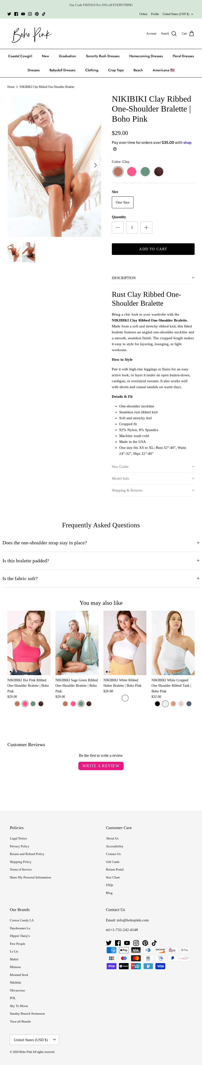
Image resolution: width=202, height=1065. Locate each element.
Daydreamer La (20, 928)
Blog (109, 893)
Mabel (14, 959)
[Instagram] (30, 14)
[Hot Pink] (131, 172)
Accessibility (114, 846)
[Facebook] (16, 14)
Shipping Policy (21, 862)
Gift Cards (112, 862)
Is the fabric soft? (20, 578)
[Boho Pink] (30, 33)
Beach (138, 70)
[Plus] (146, 227)
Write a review (101, 766)
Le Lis (14, 951)
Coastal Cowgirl (20, 56)
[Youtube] (23, 14)
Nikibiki (15, 982)
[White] (125, 698)
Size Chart (113, 877)
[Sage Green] (145, 172)
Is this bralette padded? (25, 560)
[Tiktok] (44, 14)
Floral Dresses (183, 56)
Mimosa (15, 967)
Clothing (91, 70)
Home (11, 87)
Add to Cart (153, 249)
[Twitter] (9, 14)
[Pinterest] (37, 14)
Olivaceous (17, 990)
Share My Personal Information (30, 877)
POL (13, 998)
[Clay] (118, 172)
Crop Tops (116, 70)
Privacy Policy (19, 846)
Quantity (119, 217)
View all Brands (20, 1021)
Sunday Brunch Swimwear (27, 1013)
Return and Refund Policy (27, 854)
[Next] (95, 165)
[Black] (157, 704)
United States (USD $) (176, 14)
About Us (112, 838)
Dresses (34, 70)
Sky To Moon (19, 1006)
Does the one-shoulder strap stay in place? (44, 542)
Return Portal (115, 869)
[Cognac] (173, 704)
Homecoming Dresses (146, 56)
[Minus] (118, 227)
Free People (17, 944)
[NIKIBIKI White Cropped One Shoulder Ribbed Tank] (173, 643)
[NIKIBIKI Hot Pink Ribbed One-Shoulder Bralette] (28, 643)
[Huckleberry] (158, 172)
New (45, 56)
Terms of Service (21, 869)
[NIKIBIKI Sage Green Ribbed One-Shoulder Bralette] (77, 643)
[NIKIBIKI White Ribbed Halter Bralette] (125, 643)
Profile (155, 14)
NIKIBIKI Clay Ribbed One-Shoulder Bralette (46, 87)
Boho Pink (25, 1052)
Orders (143, 14)
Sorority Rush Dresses (102, 56)
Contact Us (113, 854)
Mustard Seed (19, 975)
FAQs (109, 885)
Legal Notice (18, 838)
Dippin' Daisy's (20, 936)
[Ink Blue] (188, 704)
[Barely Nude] (181, 704)
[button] (153, 278)
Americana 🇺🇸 (163, 70)
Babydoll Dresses (62, 70)
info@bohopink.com (133, 920)
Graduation (67, 56)
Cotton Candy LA (22, 920)
